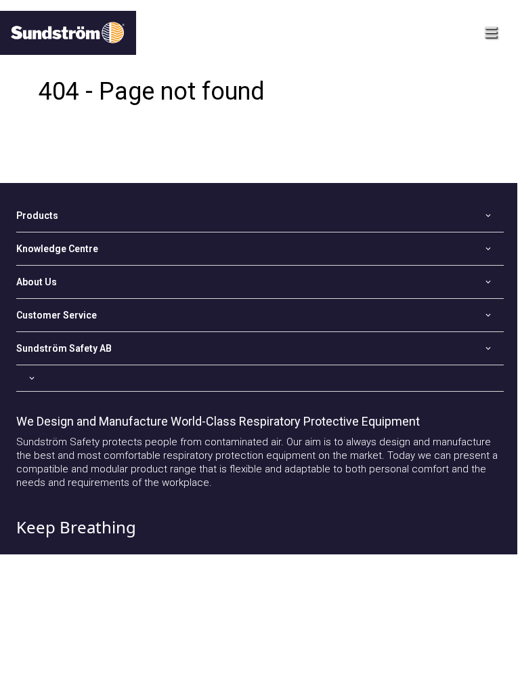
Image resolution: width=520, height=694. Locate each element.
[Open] (260, 378)
